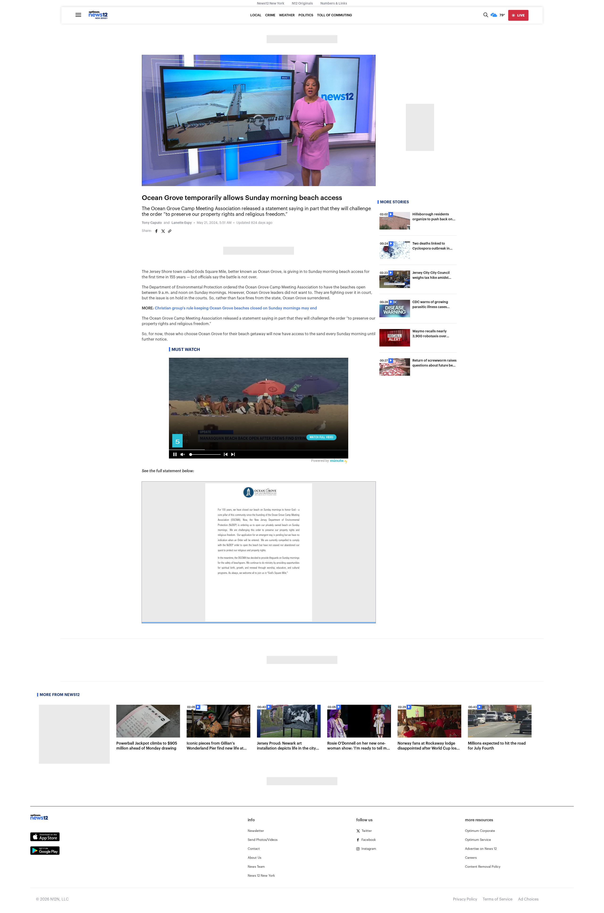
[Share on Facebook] (156, 231)
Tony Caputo (152, 223)
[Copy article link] (170, 231)
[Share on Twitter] (163, 231)
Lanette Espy (182, 223)
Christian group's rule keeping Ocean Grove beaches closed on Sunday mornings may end (236, 308)
